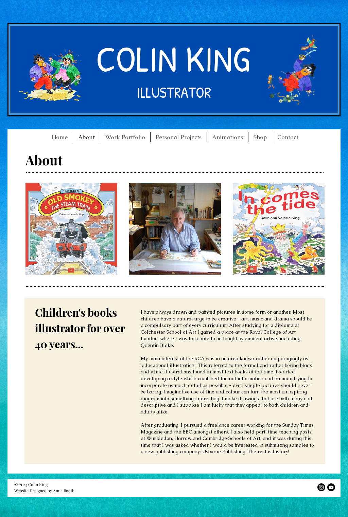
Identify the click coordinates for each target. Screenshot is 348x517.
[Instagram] (321, 487)
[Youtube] (331, 487)
